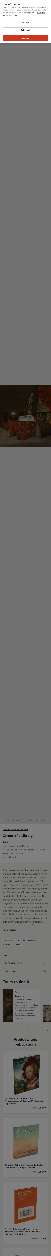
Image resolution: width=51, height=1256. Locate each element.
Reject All (25, 30)
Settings (25, 22)
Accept (25, 38)
